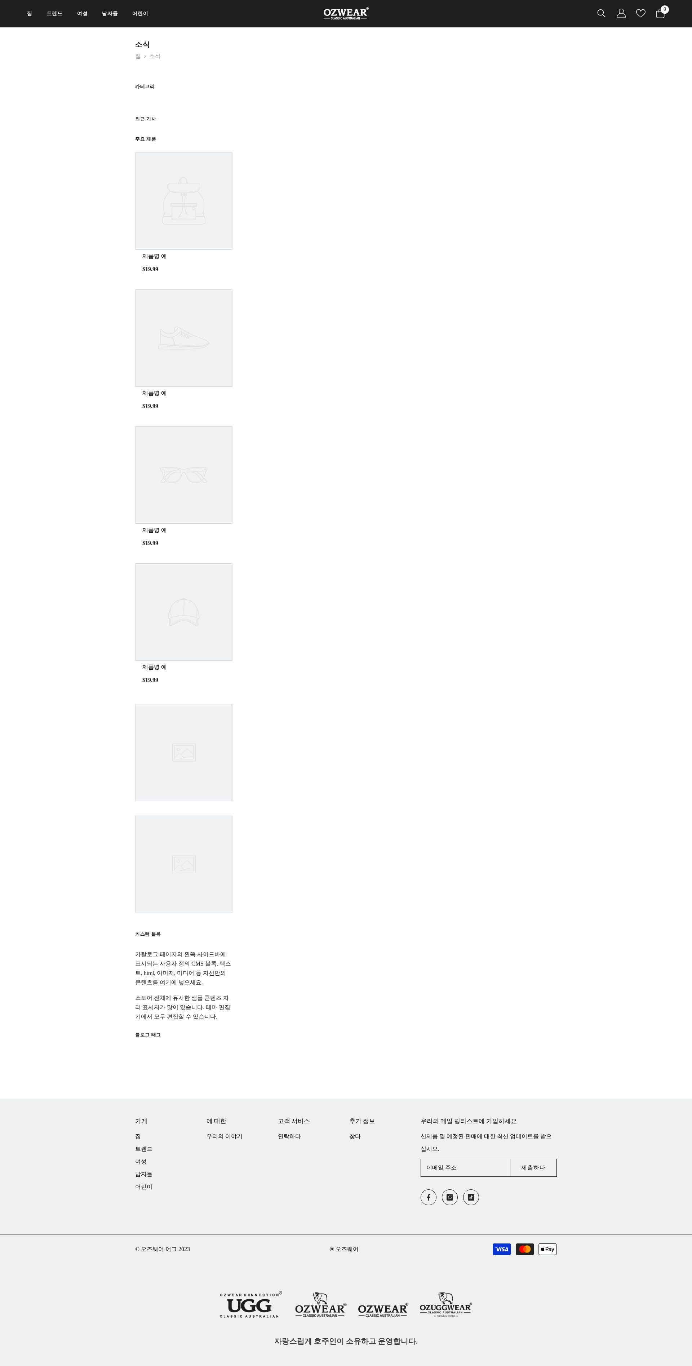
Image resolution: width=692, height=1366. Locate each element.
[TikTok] (471, 1197)
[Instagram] (450, 1197)
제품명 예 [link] (154, 256)
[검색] (601, 13)
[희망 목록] (641, 13)
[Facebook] (428, 1197)
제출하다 (533, 1168)
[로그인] (621, 13)
